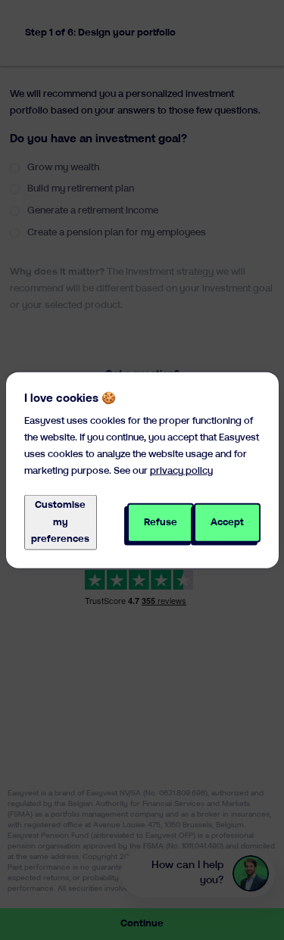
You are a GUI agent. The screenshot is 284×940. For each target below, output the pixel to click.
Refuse (160, 522)
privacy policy (181, 471)
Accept (227, 522)
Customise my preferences (60, 522)
